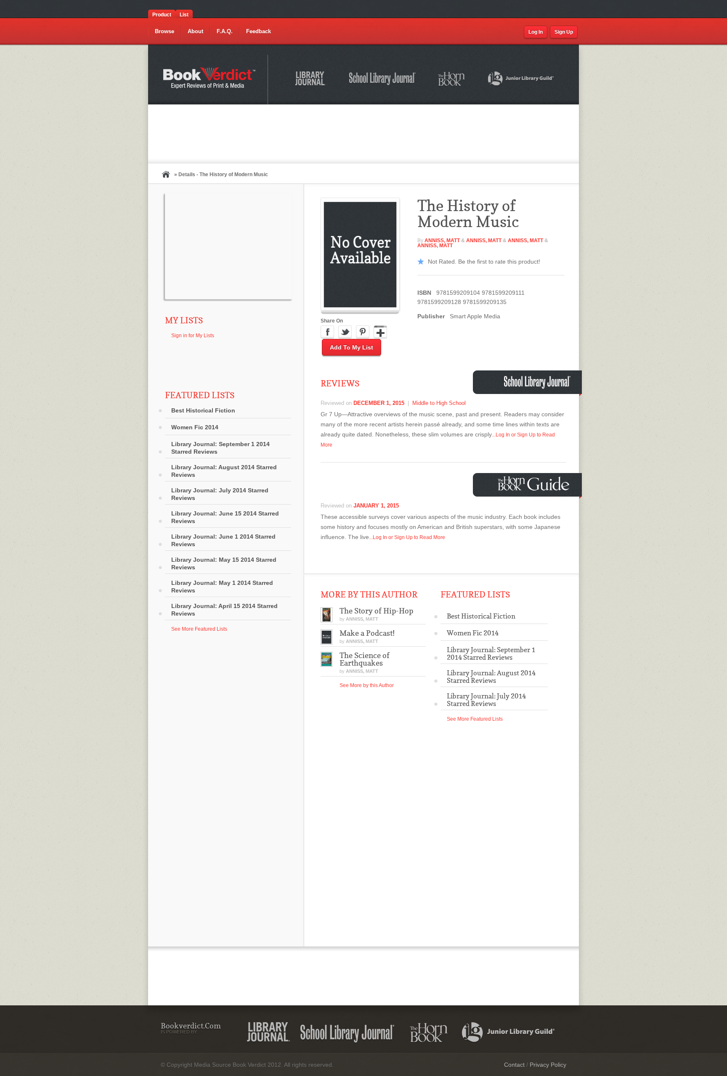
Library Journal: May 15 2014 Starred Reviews (223, 563)
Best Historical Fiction (203, 410)
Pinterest (362, 332)
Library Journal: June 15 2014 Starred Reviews (225, 517)
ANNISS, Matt (442, 240)
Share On (332, 320)
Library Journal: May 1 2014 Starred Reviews (222, 586)
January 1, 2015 (376, 505)
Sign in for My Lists (192, 335)
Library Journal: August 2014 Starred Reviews (224, 471)
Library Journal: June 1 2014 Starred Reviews (223, 540)
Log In (535, 32)
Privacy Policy (548, 1064)
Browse (164, 31)
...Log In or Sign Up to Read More (407, 537)
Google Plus (380, 332)
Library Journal (268, 1032)
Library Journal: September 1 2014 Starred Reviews (220, 448)
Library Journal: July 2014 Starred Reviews (219, 494)
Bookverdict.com (210, 79)
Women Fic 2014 (194, 427)
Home (166, 174)
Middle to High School (439, 403)
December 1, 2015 (378, 403)
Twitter (345, 332)
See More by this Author (367, 685)
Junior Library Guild (521, 79)
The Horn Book (452, 79)
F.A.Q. (225, 31)
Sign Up (564, 32)
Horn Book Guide (534, 483)
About (195, 31)
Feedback (258, 31)
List (184, 15)
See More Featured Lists (199, 629)
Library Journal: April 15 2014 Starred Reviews (224, 610)
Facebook (327, 332)
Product (161, 15)
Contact (514, 1064)
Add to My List (351, 347)
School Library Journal (383, 79)
